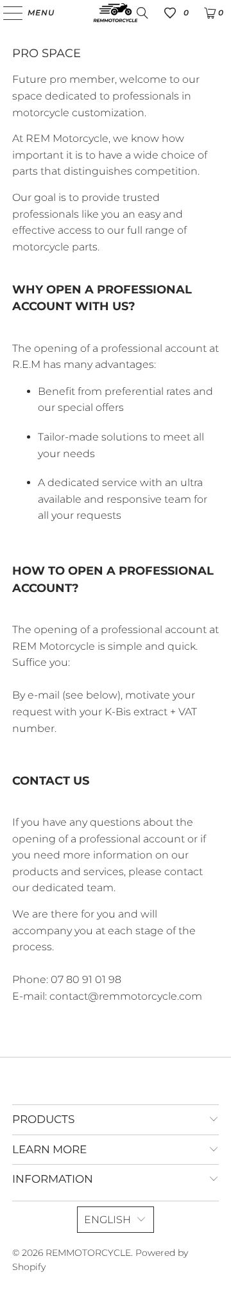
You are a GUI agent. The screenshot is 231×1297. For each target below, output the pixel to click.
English (107, 1220)
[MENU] (6, 13)
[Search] (142, 13)
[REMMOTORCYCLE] (115, 13)
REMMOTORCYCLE (88, 1252)
